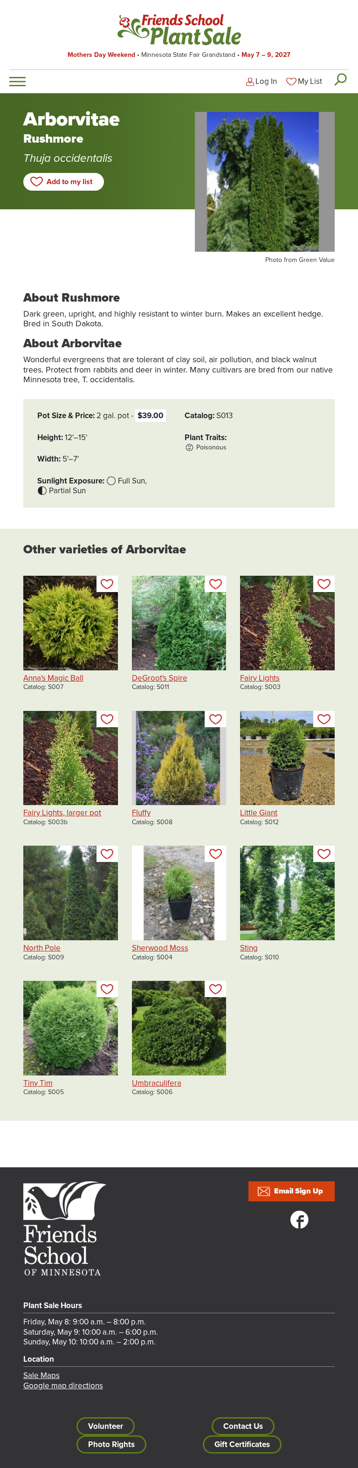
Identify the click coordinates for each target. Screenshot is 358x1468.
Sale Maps (41, 1375)
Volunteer (105, 1426)
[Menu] (17, 81)
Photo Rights (111, 1444)
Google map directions (63, 1386)
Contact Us (243, 1426)
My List (310, 81)
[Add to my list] (107, 584)
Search (340, 79)
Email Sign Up (298, 1191)
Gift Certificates (242, 1444)
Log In (266, 81)
